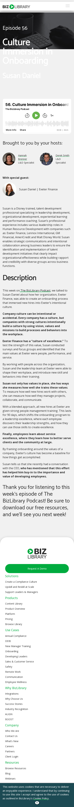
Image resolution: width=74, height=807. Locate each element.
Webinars (10, 778)
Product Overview (15, 608)
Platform (10, 613)
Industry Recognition (16, 709)
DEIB (8, 641)
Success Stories (14, 704)
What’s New (11, 741)
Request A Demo (37, 568)
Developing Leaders (16, 656)
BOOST (9, 719)
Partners (10, 751)
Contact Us (11, 736)
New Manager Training (18, 646)
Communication (14, 677)
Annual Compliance (16, 636)
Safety (8, 666)
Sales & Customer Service (19, 661)
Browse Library (13, 624)
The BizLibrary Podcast (35, 290)
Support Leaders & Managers (21, 592)
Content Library (13, 603)
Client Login (11, 756)
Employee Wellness (16, 682)
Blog (7, 773)
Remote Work (13, 671)
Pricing (9, 619)
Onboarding (11, 651)
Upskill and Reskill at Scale (19, 586)
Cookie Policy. (41, 798)
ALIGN (8, 714)
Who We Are (12, 731)
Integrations (12, 693)
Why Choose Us (14, 698)
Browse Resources (15, 768)
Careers (9, 746)
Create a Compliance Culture (21, 581)
